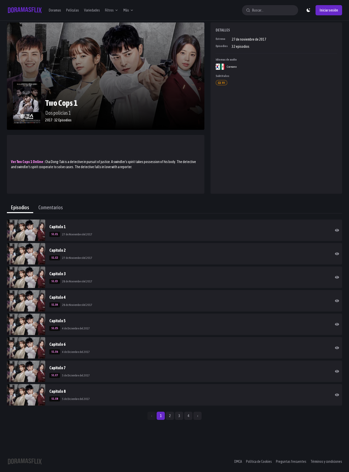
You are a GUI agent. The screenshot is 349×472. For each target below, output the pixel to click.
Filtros (109, 10)
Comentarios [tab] (50, 207)
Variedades (92, 10)
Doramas (55, 10)
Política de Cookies (259, 461)
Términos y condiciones (326, 461)
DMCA (238, 461)
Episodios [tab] (20, 207)
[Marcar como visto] (337, 230)
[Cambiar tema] (308, 10)
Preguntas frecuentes (291, 461)
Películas (72, 10)
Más (126, 10)
